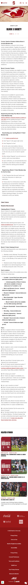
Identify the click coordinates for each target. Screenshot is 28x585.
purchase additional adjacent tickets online (12, 368)
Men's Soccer (4, 452)
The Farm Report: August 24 (7, 500)
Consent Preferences (14, 557)
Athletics (3, 498)
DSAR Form (14, 565)
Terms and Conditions (14, 561)
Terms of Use (14, 539)
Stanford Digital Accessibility (14, 543)
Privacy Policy (14, 535)
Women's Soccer (5, 475)
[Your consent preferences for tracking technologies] (2, 582)
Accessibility (14, 547)
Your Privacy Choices (14, 569)
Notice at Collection (14, 573)
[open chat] (26, 583)
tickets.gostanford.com (12, 138)
